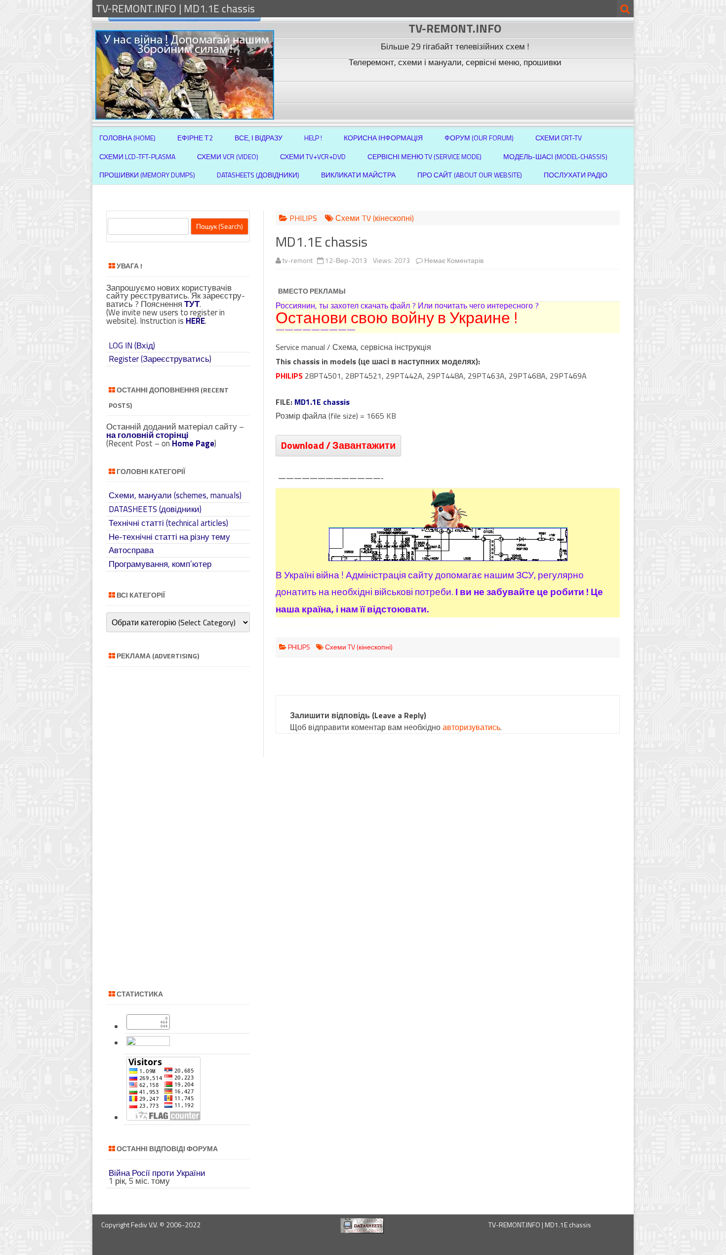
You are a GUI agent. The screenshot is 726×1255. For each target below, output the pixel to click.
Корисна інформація (383, 137)
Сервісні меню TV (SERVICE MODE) (424, 156)
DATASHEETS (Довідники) (258, 175)
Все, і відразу (258, 137)
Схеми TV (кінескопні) (374, 218)
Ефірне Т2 (195, 137)
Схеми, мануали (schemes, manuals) (175, 495)
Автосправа (131, 550)
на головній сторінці (147, 435)
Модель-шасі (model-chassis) (555, 156)
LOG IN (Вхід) (132, 345)
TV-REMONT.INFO (454, 28)
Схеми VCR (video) (227, 156)
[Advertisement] (456, 93)
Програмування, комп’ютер (160, 564)
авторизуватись (471, 727)
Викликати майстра (358, 175)
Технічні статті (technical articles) (168, 523)
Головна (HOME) (127, 137)
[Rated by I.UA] (148, 1043)
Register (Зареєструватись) (160, 358)
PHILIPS (303, 218)
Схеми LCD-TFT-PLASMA (137, 156)
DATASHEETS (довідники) (155, 509)
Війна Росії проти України (157, 1173)
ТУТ (192, 304)
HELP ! (313, 137)
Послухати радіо (575, 175)
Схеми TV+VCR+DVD (313, 156)
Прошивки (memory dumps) (147, 175)
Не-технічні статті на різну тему (169, 536)
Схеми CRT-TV (558, 137)
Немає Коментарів (454, 260)
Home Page (193, 443)
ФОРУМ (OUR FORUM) (479, 137)
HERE (195, 320)
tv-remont (297, 260)
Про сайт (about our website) (469, 175)
